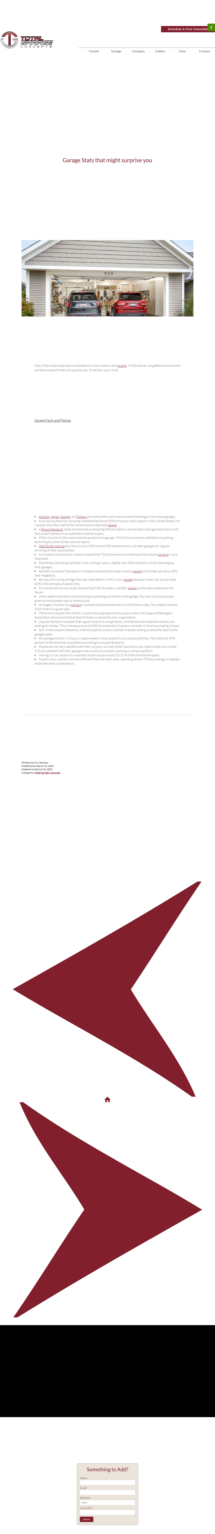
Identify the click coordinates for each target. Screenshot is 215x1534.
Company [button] (138, 51)
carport (163, 554)
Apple (55, 517)
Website (85, 1498)
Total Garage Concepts (48, 772)
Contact (204, 51)
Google (65, 517)
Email (83, 1488)
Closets (94, 51)
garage (122, 365)
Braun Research (52, 529)
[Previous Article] (107, 989)
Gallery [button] (160, 51)
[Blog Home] (107, 1099)
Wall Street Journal (52, 546)
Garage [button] (116, 51)
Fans (182, 51)
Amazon (44, 517)
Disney (82, 517)
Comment (86, 1508)
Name (83, 1478)
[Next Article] (107, 1209)
